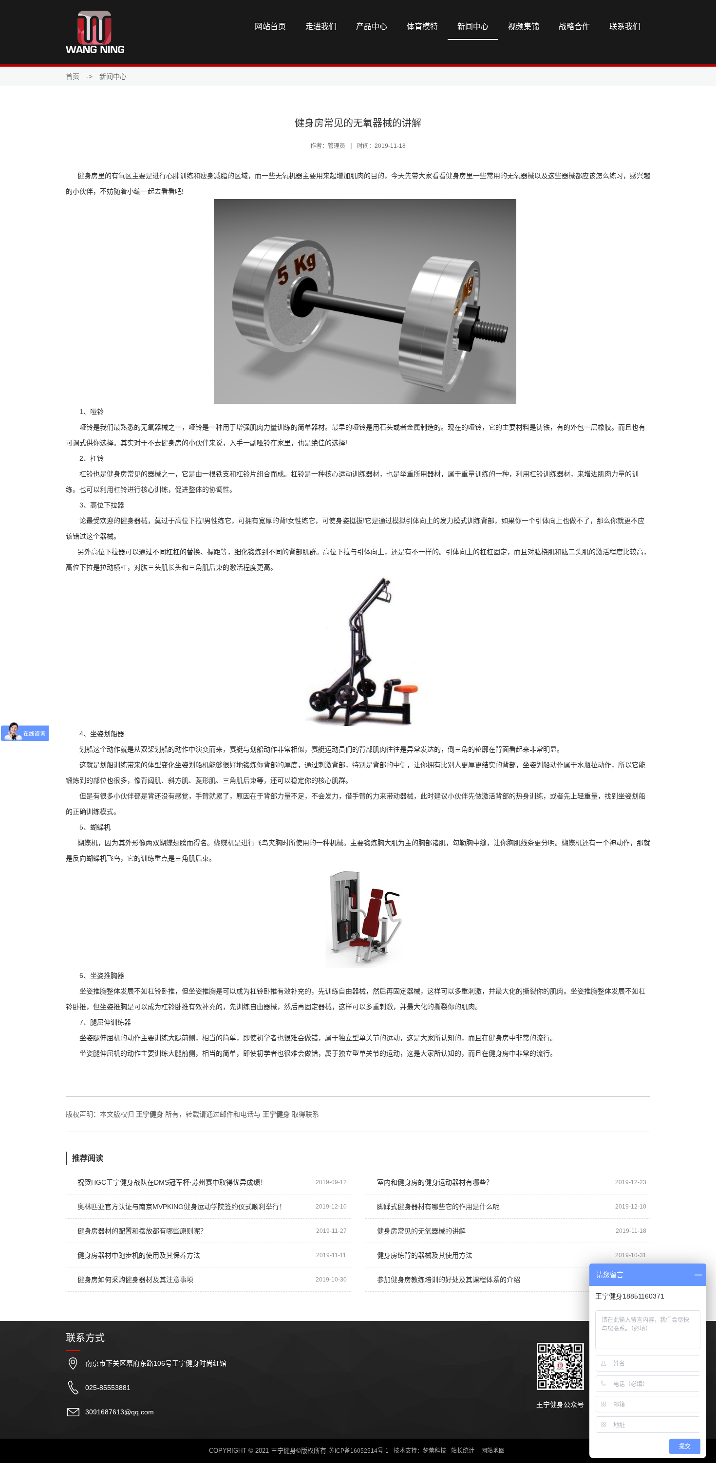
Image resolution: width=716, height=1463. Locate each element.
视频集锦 (523, 26)
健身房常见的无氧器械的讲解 (421, 1231)
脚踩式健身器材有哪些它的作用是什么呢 (438, 1206)
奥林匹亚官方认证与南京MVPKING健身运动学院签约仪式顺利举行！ (181, 1206)
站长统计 (462, 1450)
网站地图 (493, 1450)
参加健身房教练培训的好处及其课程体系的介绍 (448, 1279)
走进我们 (321, 26)
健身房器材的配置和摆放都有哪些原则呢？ (142, 1231)
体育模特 (422, 26)
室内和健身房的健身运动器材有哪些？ (435, 1182)
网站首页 (270, 26)
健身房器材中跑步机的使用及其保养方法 (138, 1255)
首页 (72, 76)
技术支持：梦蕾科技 (420, 1450)
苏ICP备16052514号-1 (359, 1450)
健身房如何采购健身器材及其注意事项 (135, 1279)
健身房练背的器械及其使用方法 (424, 1255)
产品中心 (371, 26)
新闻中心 (473, 26)
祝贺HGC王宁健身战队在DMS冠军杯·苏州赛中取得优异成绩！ (172, 1182)
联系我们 (625, 26)
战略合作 (574, 26)
